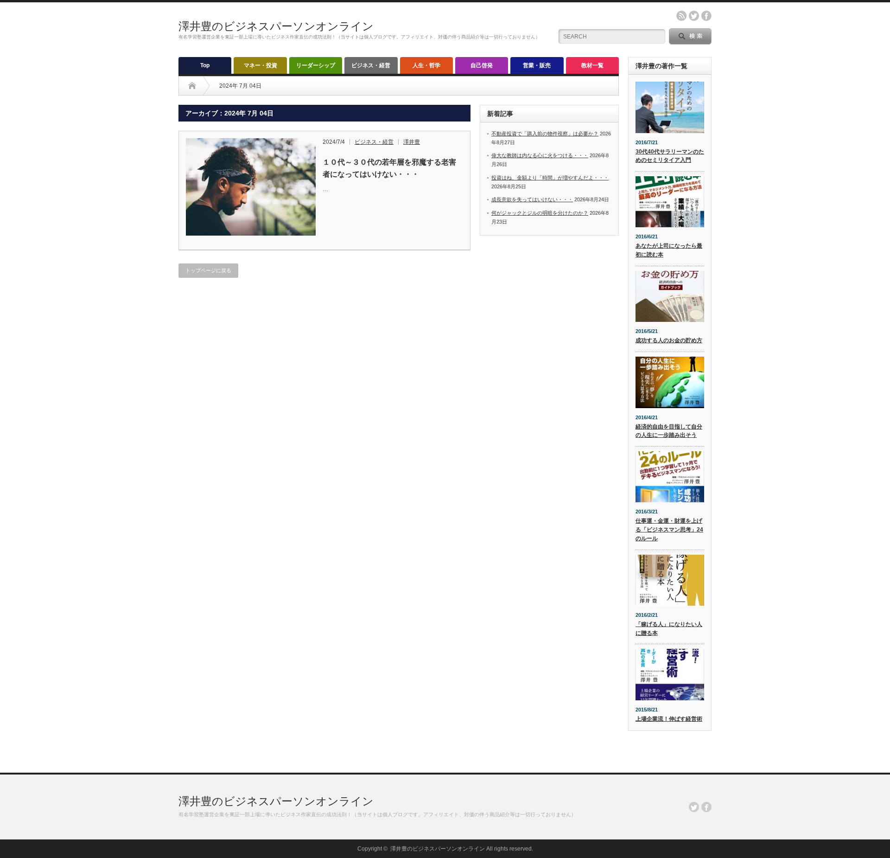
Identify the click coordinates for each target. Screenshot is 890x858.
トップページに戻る (208, 270)
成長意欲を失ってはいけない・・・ (532, 199)
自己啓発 (481, 65)
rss (681, 16)
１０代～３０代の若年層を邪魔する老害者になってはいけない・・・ (389, 168)
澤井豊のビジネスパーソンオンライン (276, 26)
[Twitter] (694, 807)
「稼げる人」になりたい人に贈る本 (669, 628)
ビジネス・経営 (370, 65)
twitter (694, 16)
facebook (706, 16)
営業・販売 (537, 65)
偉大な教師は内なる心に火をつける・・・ (539, 155)
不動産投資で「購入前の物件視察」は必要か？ (544, 133)
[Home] (192, 86)
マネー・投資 (260, 65)
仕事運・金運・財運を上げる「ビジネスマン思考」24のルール (669, 529)
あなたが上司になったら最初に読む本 (669, 250)
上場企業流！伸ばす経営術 (669, 719)
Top (205, 65)
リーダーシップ (315, 65)
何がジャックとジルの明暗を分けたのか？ (539, 213)
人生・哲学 (426, 65)
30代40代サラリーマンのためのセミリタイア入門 (670, 156)
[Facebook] (706, 807)
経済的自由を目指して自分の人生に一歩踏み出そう (669, 431)
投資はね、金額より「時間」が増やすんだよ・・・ (550, 177)
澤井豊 (411, 142)
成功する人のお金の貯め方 (669, 340)
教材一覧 (592, 65)
